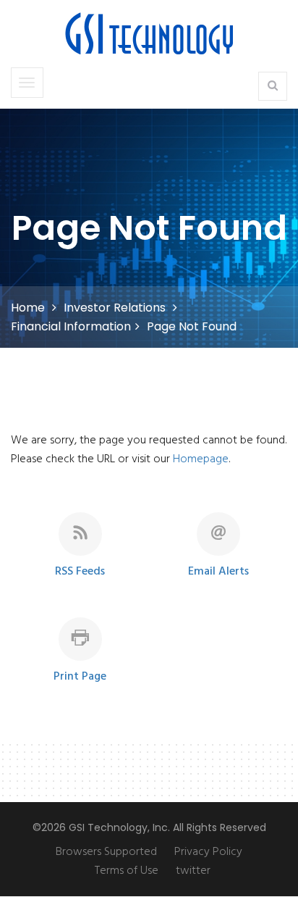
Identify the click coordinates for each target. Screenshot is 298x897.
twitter (193, 870)
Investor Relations (115, 307)
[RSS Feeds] (80, 552)
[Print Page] (80, 657)
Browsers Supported (106, 852)
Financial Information (71, 326)
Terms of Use (126, 870)
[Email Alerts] (218, 552)
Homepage (201, 459)
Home (28, 307)
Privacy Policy (208, 852)
